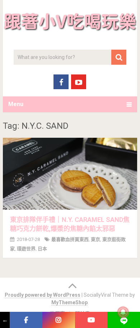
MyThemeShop (69, 302)
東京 (95, 239)
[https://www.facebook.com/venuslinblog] (26, 320)
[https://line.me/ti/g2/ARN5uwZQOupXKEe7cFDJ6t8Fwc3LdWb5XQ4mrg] (123, 320)
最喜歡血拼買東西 (70, 239)
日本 (42, 248)
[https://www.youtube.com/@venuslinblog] (91, 320)
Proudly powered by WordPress (42, 295)
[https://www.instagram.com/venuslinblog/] (58, 320)
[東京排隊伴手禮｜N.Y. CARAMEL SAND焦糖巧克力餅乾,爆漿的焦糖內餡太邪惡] (70, 174)
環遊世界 (26, 248)
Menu (15, 104)
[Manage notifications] (123, 312)
